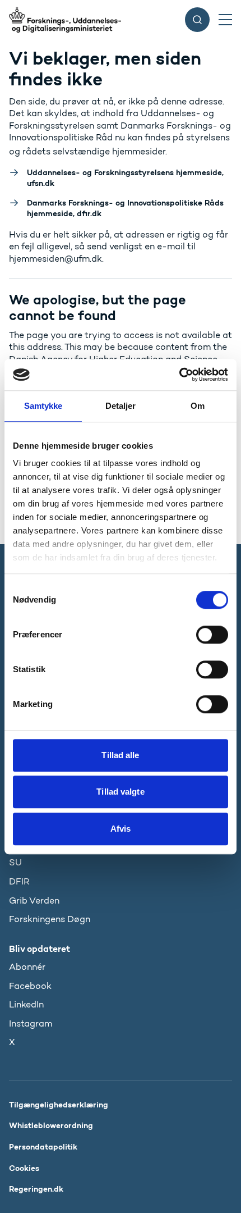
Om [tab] (198, 406)
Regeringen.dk (36, 1189)
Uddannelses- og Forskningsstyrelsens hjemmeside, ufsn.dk (125, 177)
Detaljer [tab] (120, 406)
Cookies (24, 1168)
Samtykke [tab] (43, 406)
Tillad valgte (120, 791)
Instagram (30, 1023)
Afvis (120, 828)
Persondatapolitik (43, 1147)
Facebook (30, 986)
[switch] (212, 635)
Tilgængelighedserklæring (58, 1105)
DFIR (19, 881)
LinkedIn (26, 1004)
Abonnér (27, 966)
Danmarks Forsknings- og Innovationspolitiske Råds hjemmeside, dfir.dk (125, 208)
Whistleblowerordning (51, 1125)
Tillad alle (120, 755)
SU (15, 862)
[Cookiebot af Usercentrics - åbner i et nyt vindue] (179, 374)
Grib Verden (34, 900)
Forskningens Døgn (49, 919)
